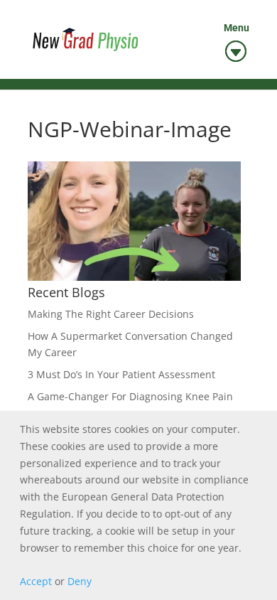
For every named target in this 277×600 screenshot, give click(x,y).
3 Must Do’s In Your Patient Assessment (121, 374)
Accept (36, 581)
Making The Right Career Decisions (111, 314)
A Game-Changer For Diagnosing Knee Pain (130, 396)
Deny (79, 581)
